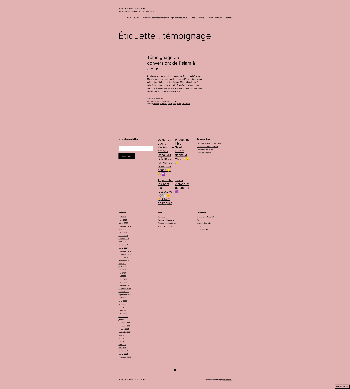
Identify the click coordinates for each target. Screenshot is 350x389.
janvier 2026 (123, 223)
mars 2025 (122, 232)
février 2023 (123, 282)
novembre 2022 (124, 288)
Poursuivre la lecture (171, 91)
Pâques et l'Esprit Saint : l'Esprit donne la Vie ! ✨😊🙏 (182, 151)
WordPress (227, 380)
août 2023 (122, 263)
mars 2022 (122, 313)
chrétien (156, 104)
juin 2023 (122, 270)
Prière (199, 226)
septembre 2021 (124, 332)
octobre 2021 (123, 329)
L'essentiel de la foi (204, 223)
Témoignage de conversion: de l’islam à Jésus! (171, 63)
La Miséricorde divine (205, 150)
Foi (198, 220)
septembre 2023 (124, 260)
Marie (179, 104)
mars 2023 (122, 279)
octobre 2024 (123, 239)
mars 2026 (122, 220)
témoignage (186, 104)
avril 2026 (122, 217)
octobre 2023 (123, 257)
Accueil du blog (133, 18)
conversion (163, 104)
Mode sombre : (341, 386)
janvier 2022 (123, 320)
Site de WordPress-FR (166, 226)
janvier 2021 (123, 354)
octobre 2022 (123, 292)
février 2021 (123, 351)
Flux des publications (166, 220)
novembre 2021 (124, 326)
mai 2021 (121, 341)
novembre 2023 (124, 254)
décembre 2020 (124, 357)
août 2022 (122, 298)
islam (170, 104)
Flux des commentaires (167, 223)
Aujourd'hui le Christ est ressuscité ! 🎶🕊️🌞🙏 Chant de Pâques (165, 191)
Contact (228, 18)
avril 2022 (122, 310)
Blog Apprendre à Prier (132, 8)
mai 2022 (122, 307)
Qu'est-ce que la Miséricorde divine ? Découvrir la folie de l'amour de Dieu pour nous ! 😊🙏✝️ (166, 157)
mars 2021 (122, 348)
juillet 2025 (122, 229)
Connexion (162, 217)
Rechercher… (123, 143)
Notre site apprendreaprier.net (156, 18)
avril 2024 (122, 242)
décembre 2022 (124, 285)
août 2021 (122, 335)
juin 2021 (121, 338)
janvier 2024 (123, 248)
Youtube (218, 18)
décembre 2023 (124, 251)
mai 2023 (122, 273)
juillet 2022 (122, 301)
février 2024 (123, 245)
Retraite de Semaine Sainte (207, 147)
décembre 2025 (124, 226)
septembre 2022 (124, 295)
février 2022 (123, 317)
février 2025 (123, 236)
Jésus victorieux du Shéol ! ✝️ (182, 185)
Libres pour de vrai (204, 153)
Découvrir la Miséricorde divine (209, 143)
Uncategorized (202, 229)
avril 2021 (122, 345)
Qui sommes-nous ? (179, 18)
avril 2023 (122, 276)
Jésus (174, 104)
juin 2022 (122, 304)
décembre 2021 (124, 323)
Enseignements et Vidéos (202, 18)
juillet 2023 (122, 267)
